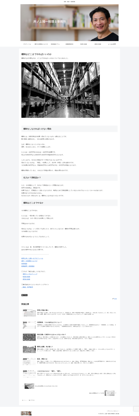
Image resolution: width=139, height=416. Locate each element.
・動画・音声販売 (27, 287)
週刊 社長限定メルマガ (29, 261)
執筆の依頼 (26, 277)
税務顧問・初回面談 (27, 266)
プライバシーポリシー (112, 411)
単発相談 (24, 263)
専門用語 (25, 295)
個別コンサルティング (30, 274)
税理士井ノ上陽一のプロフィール (32, 258)
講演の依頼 (26, 279)
